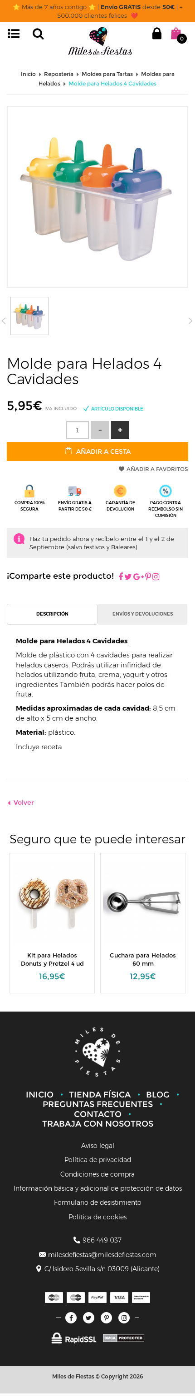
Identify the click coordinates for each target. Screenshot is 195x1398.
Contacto (98, 1114)
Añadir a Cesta (102, 451)
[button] (120, 430)
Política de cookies (97, 1217)
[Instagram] (155, 577)
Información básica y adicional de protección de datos (98, 1188)
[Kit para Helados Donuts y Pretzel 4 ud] (53, 902)
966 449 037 (102, 1240)
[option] (52, 927)
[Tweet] (128, 577)
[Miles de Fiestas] (100, 40)
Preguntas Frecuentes (98, 1104)
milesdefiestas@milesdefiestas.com (102, 1255)
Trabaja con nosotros (97, 1124)
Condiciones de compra (97, 1174)
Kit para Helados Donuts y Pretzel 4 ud (52, 959)
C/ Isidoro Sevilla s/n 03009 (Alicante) (102, 1269)
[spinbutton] (77, 430)
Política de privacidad (97, 1160)
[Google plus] (138, 577)
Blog (158, 1095)
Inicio (40, 1095)
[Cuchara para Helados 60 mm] (144, 902)
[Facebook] (120, 577)
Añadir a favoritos (157, 469)
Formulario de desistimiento (97, 1202)
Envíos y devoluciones (142, 614)
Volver (24, 802)
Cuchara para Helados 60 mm (143, 959)
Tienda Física (100, 1095)
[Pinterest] (148, 577)
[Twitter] (88, 1317)
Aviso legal (97, 1146)
